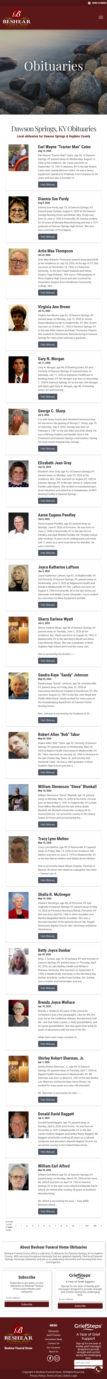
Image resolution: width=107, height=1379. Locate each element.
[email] (57, 1358)
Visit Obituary (47, 184)
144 (86, 1226)
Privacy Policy (37, 1375)
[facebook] (50, 1358)
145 (94, 1226)
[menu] (100, 17)
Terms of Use (54, 1375)
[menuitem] (53, 1331)
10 (73, 1226)
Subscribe (26, 1304)
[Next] (101, 1226)
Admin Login (70, 1375)
